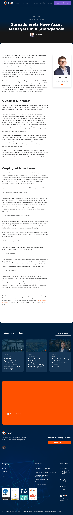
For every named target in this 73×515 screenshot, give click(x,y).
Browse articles (63, 333)
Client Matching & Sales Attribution (46, 472)
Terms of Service (17, 511)
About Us (4, 476)
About (50, 3)
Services (35, 3)
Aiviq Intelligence (63, 3)
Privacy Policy (27, 511)
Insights (42, 3)
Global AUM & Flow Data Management (42, 469)
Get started (59, 442)
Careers (4, 474)
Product (25, 3)
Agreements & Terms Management (41, 475)
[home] (8, 3)
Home (18, 3)
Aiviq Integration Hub (41, 479)
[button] (26, 3)
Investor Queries (38, 511)
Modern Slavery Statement (52, 511)
